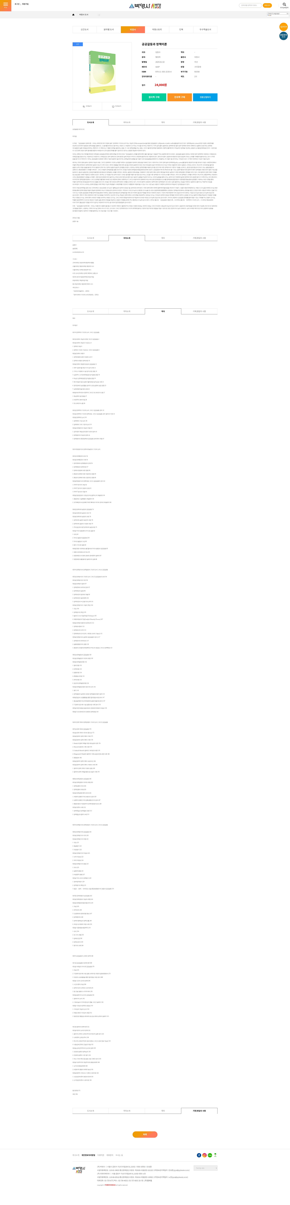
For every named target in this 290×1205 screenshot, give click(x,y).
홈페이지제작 (102, 1188)
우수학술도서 (205, 29)
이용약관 (100, 1155)
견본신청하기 (205, 97)
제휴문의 (109, 1155)
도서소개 (90, 122)
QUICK (283, 27)
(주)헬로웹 (148, 1181)
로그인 (17, 4)
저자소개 (126, 122)
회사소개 (75, 1155)
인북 (181, 29)
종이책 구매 (154, 97)
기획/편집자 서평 (199, 122)
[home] (73, 15)
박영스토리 (157, 29)
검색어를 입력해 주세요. (249, 5)
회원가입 (25, 4)
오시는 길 (119, 1155)
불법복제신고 (283, 36)
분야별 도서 (109, 29)
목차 (163, 122)
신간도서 (84, 29)
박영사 (133, 29)
